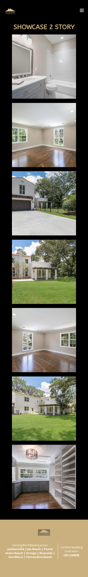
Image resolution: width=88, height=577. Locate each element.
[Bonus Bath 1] (44, 66)
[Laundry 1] (44, 477)
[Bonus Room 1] (44, 135)
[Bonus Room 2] (44, 340)
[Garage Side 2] (44, 408)
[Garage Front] (44, 203)
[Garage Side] (44, 272)
